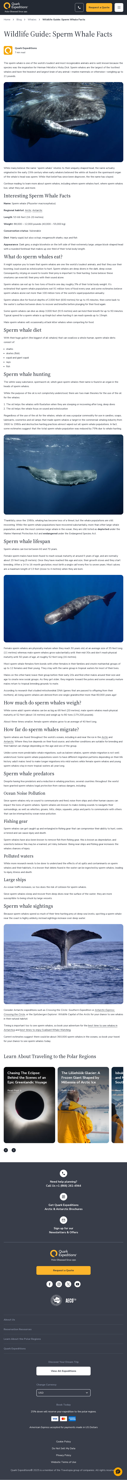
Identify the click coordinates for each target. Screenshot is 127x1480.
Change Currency (46, 1384)
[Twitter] (68, 1284)
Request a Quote (99, 7)
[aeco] (71, 1302)
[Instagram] (59, 1284)
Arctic (28, 210)
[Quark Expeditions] (16, 7)
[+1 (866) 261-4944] (79, 7)
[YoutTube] (77, 1284)
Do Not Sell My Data (63, 1448)
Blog (19, 19)
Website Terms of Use (63, 1462)
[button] (118, 1471)
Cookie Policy (63, 1441)
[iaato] (56, 1305)
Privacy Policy (63, 1455)
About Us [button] (9, 1319)
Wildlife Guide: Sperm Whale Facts (63, 19)
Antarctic (37, 210)
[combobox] (63, 1392)
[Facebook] (49, 1284)
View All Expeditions (63, 1371)
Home (7, 19)
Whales (32, 19)
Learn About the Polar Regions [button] (22, 1339)
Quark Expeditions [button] (15, 1348)
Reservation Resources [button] (18, 1329)
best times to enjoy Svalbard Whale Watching (45, 1030)
